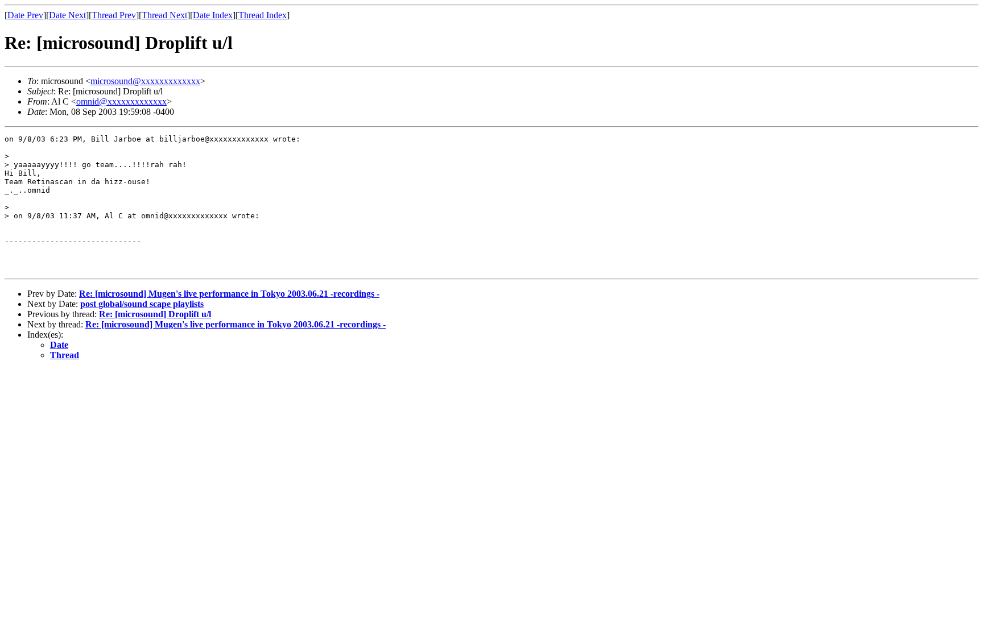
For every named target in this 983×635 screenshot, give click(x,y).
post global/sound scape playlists (142, 304)
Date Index (213, 15)
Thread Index (262, 15)
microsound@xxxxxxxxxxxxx (145, 81)
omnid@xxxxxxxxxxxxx (121, 101)
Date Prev (25, 15)
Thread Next (164, 15)
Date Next (67, 15)
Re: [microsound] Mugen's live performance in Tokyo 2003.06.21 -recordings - (229, 293)
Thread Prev (114, 15)
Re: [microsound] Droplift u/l (155, 314)
